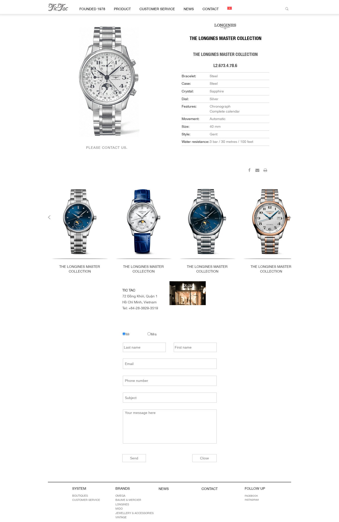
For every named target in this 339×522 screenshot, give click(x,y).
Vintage (121, 517)
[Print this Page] (265, 171)
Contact (211, 9)
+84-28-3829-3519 (143, 308)
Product (122, 9)
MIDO (119, 508)
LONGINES (122, 504)
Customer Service (157, 9)
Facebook (251, 495)
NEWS (189, 9)
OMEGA (120, 495)
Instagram (252, 499)
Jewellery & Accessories (134, 513)
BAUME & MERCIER (128, 499)
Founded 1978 (92, 9)
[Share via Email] (257, 171)
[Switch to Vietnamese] (228, 8)
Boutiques (80, 495)
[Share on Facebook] (249, 171)
